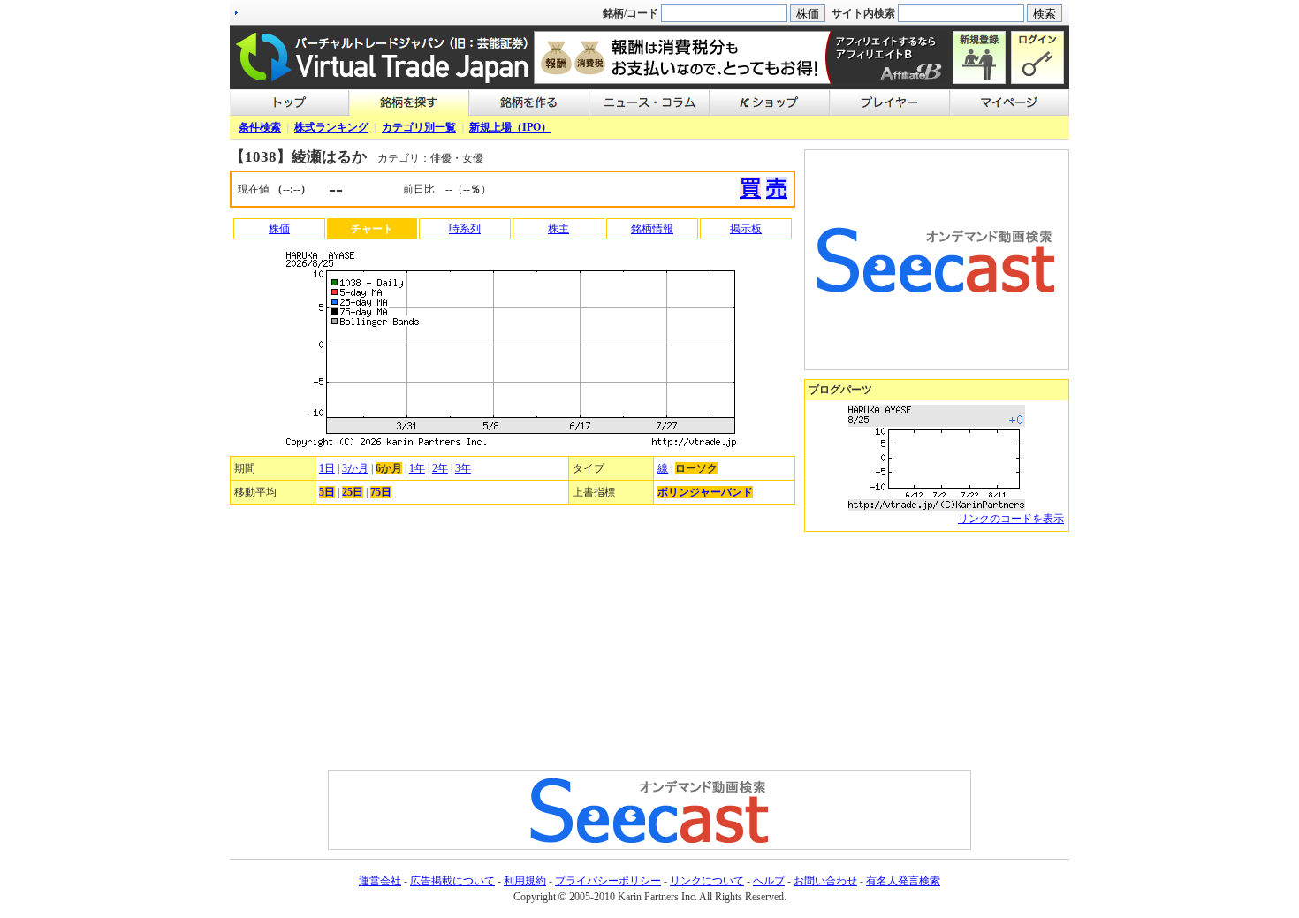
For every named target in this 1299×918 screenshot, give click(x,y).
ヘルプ (769, 881)
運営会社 (380, 881)
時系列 (465, 229)
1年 (417, 468)
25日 (352, 492)
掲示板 (746, 229)
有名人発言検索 (903, 881)
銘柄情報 (652, 229)
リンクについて (707, 881)
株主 (558, 229)
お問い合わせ (825, 881)
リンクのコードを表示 (1011, 518)
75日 (380, 492)
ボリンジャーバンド (705, 492)
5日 (327, 492)
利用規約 (525, 881)
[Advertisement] (936, 651)
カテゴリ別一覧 (419, 127)
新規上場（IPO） (510, 127)
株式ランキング (331, 127)
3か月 (355, 468)
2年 (440, 468)
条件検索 (260, 127)
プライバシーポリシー (608, 881)
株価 (279, 229)
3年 (463, 468)
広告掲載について (452, 881)
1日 (327, 468)
